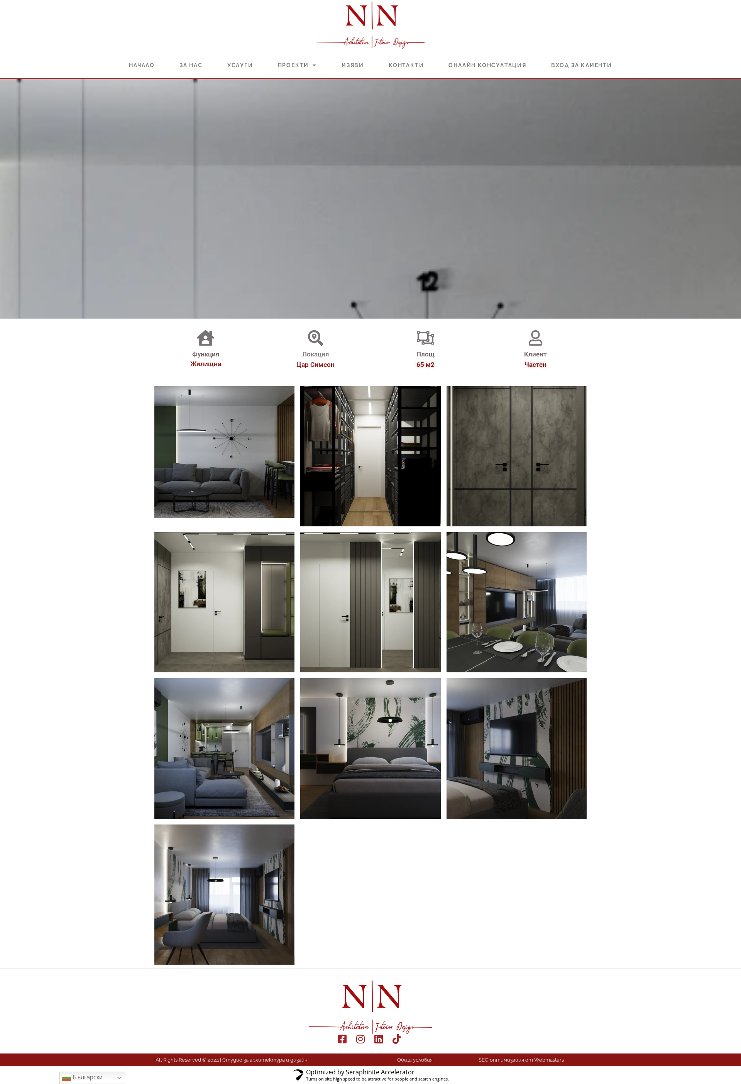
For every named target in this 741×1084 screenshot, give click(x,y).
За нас (191, 65)
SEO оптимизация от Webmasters (521, 1060)
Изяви (353, 65)
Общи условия (415, 1060)
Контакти (406, 65)
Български (87, 1077)
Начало (142, 65)
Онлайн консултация (487, 65)
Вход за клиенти (581, 65)
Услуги (240, 65)
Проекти (293, 65)
